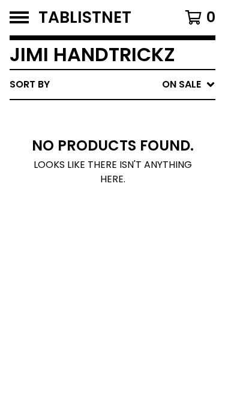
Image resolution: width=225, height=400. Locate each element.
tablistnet (84, 18)
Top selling (109, 154)
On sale (99, 135)
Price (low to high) (132, 250)
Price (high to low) (132, 269)
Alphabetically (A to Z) (141, 173)
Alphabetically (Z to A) (141, 192)
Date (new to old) (128, 211)
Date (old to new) (128, 230)
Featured (103, 115)
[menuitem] (112, 84)
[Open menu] (19, 17)
